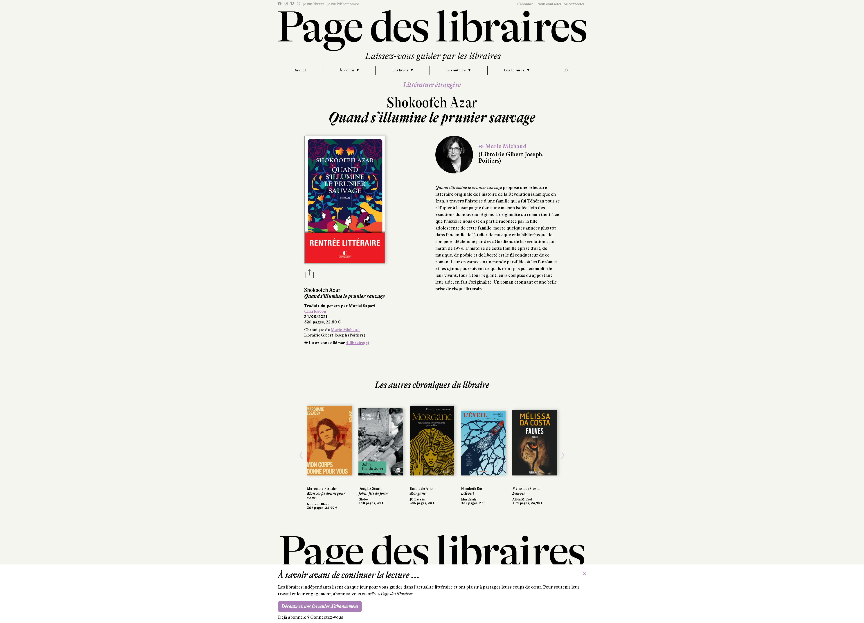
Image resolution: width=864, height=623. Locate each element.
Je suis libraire (313, 4)
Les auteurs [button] (456, 70)
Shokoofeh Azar (432, 102)
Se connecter (574, 4)
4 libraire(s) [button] (357, 343)
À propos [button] (347, 70)
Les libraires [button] (514, 70)
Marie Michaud (345, 329)
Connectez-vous (326, 617)
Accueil (300, 70)
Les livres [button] (400, 70)
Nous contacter (549, 4)
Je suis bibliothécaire (343, 4)
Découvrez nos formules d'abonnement (319, 606)
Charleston (315, 311)
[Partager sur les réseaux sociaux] (309, 275)
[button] (301, 455)
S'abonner (525, 4)
